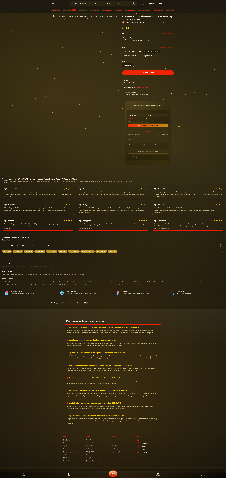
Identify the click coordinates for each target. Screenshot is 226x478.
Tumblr (143, 449)
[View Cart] (172, 4)
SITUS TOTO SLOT (144, 10)
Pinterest (144, 452)
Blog (64, 449)
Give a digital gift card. (141, 87)
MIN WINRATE (131, 118)
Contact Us (115, 458)
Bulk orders (67, 461)
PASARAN (130, 112)
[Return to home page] (60, 4)
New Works (67, 446)
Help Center (116, 446)
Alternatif (158, 475)
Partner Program (91, 446)
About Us (89, 440)
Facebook (144, 443)
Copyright (115, 455)
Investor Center (91, 443)
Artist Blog (89, 458)
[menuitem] (56, 10)
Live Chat (202, 475)
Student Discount (69, 452)
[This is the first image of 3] (56, 60)
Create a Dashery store (93, 461)
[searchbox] (113, 245)
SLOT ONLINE (106, 10)
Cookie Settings (117, 461)
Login (68, 475)
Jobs (87, 455)
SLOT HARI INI (130, 10)
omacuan (5, 264)
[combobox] (103, 3)
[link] (7, 251)
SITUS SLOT (90, 452)
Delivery (114, 440)
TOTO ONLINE (158, 10)
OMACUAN (56, 10)
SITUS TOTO (69, 10)
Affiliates (89, 449)
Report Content (59, 303)
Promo (23, 475)
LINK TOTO (170, 10)
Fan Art (65, 443)
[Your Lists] (167, 4)
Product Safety (117, 452)
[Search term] (134, 4)
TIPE (149, 112)
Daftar (113, 475)
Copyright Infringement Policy (79, 303)
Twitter (143, 446)
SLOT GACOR (94, 10)
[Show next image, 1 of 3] (117, 60)
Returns (114, 443)
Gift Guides (67, 440)
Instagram (144, 440)
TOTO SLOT (83, 10)
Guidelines (115, 449)
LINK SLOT (118, 10)
